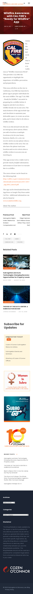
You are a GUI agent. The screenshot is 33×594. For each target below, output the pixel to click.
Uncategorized (8, 302)
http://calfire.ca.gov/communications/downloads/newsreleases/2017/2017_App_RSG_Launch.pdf (16, 182)
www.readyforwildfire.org (12, 201)
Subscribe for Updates (14, 326)
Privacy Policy (9, 589)
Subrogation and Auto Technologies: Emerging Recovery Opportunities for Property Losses (16, 275)
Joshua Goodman (9, 312)
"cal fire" (8, 239)
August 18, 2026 (19, 280)
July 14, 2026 (22, 312)
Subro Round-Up (20, 26)
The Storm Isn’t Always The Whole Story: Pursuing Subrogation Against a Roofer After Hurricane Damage (16, 478)
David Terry (7, 280)
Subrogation (9, 242)
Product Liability (9, 268)
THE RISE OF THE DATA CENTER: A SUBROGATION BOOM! (15, 308)
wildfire (20, 242)
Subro (17, 239)
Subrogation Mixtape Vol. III (13, 483)
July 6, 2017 (7, 26)
